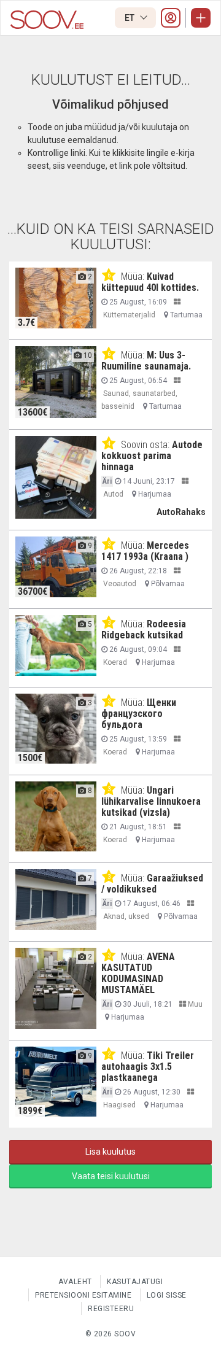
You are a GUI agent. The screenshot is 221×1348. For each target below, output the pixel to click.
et (130, 18)
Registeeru (111, 1308)
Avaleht (75, 1281)
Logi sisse (167, 1295)
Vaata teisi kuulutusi (111, 1176)
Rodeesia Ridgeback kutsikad (143, 629)
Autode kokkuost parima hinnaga (152, 456)
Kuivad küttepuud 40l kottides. (150, 282)
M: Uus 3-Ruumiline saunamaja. (146, 360)
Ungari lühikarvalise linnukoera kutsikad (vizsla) (151, 801)
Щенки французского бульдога (138, 713)
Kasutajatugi (135, 1281)
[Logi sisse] (170, 18)
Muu (194, 1004)
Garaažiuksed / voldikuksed (152, 883)
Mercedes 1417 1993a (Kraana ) (145, 551)
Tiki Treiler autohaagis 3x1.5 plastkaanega (147, 1066)
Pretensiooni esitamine (83, 1295)
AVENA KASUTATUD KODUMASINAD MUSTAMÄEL (138, 973)
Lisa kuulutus (110, 1151)
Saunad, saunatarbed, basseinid (139, 400)
